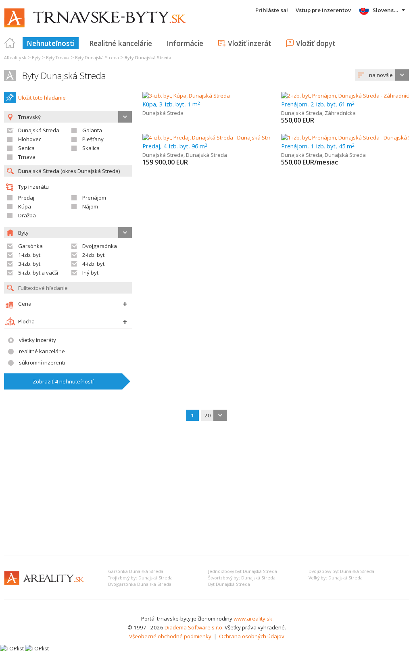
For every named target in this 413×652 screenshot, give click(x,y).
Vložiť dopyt (316, 43)
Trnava (26, 156)
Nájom (90, 206)
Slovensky (386, 10)
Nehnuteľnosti (51, 43)
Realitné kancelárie (120, 43)
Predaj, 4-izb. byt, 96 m (174, 146)
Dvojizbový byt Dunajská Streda (341, 571)
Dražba (27, 215)
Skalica (91, 148)
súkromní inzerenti (42, 362)
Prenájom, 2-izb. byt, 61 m (318, 104)
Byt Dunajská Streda (229, 584)
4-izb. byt (93, 263)
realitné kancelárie (42, 351)
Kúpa (24, 206)
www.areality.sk (253, 618)
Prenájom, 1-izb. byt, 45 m (318, 146)
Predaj (26, 197)
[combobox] (382, 75)
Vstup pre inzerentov (323, 10)
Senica (26, 148)
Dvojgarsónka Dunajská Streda (139, 584)
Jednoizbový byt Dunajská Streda (242, 571)
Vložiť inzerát (249, 43)
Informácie (185, 43)
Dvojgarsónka (99, 246)
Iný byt (90, 272)
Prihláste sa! (271, 10)
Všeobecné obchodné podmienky (170, 636)
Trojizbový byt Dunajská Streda (140, 578)
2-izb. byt (93, 254)
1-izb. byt (29, 254)
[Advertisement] (206, 489)
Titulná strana (10, 43)
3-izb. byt (29, 263)
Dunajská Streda (38, 130)
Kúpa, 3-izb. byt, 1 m (171, 104)
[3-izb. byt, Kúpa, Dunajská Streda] (186, 95)
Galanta (92, 130)
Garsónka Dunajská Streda (135, 571)
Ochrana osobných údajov (251, 636)
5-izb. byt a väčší (38, 272)
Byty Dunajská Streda (64, 75)
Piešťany (93, 139)
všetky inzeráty (37, 340)
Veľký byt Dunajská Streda (336, 578)
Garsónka (30, 246)
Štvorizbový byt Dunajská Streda (241, 578)
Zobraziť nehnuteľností (63, 381)
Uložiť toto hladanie (42, 97)
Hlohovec (29, 139)
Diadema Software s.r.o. (194, 627)
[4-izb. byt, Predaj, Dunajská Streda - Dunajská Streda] (207, 137)
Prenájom (94, 197)
